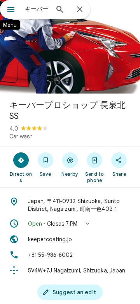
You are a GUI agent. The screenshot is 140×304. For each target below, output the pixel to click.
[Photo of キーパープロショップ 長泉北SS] (70, 47)
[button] (70, 224)
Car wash (21, 136)
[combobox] (37, 9)
